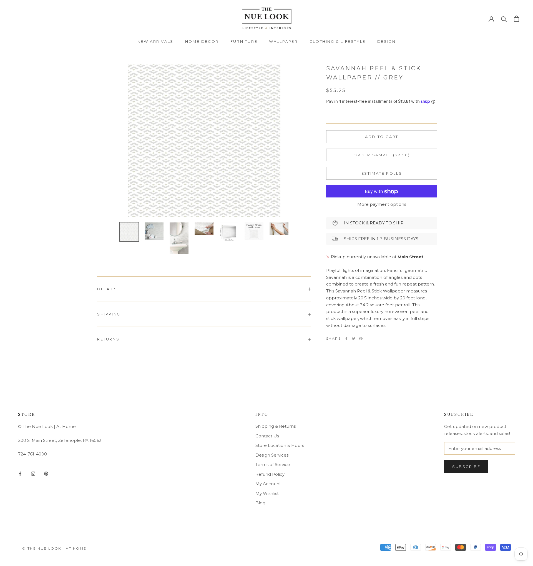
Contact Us (267, 436)
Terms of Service (272, 464)
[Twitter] (353, 338)
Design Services (271, 455)
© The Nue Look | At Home (54, 548)
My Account (268, 483)
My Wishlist (267, 493)
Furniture (243, 41)
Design (386, 41)
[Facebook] (346, 338)
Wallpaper (283, 41)
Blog (260, 502)
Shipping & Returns (275, 426)
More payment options (381, 204)
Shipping (108, 314)
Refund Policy (270, 474)
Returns (108, 339)
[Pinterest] (361, 338)
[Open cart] (516, 19)
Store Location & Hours (279, 445)
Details (107, 289)
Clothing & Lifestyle (338, 41)
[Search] (504, 19)
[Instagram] (33, 473)
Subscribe (466, 466)
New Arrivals (155, 41)
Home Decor (202, 41)
